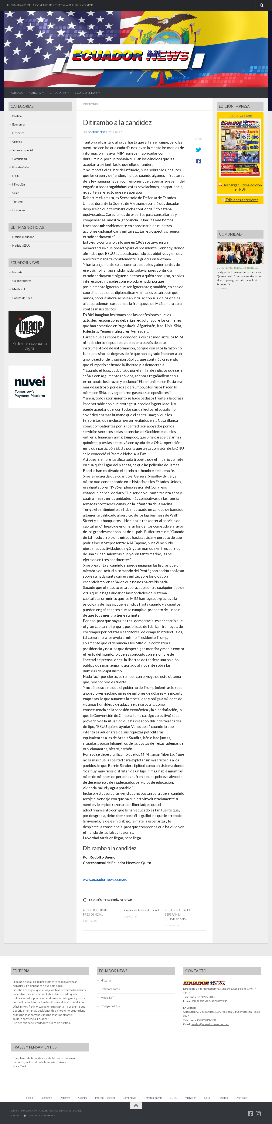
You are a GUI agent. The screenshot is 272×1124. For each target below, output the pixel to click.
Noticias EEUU (21, 245)
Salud (15, 193)
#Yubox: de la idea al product (141, 910)
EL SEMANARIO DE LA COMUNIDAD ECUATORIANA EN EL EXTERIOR (50, 5)
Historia (17, 272)
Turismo (17, 201)
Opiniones (90, 104)
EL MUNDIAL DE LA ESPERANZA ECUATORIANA (178, 914)
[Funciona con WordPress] (25, 1115)
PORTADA (16, 92)
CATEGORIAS (58, 92)
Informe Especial (22, 150)
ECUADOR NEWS (86, 92)
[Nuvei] (29, 407)
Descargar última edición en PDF (242, 187)
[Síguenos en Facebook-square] (251, 1114)
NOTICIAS (35, 92)
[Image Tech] (29, 352)
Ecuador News (97, 132)
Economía (18, 124)
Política (17, 116)
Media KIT (19, 289)
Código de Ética (22, 298)
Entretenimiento (22, 167)
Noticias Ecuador (23, 237)
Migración (18, 184)
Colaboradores (21, 280)
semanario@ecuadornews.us (209, 1001)
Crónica (17, 141)
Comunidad (19, 159)
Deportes (18, 133)
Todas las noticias (246, 267)
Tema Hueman (49, 1115)
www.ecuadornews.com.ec (105, 879)
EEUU (15, 176)
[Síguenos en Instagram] (258, 1114)
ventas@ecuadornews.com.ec (210, 1024)
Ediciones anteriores (241, 200)
